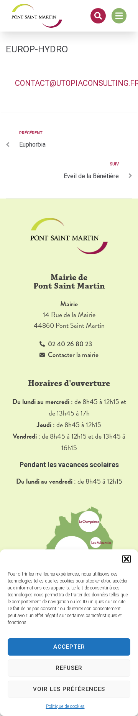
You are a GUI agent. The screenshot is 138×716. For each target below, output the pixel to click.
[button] (126, 559)
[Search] (98, 15)
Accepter (69, 646)
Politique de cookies (65, 706)
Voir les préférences (69, 689)
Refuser (69, 667)
